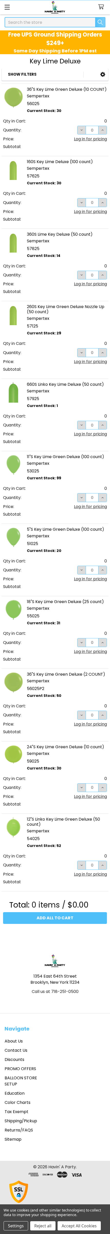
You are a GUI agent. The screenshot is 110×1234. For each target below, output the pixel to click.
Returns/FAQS (19, 1130)
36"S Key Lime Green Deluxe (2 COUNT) (66, 674)
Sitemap (13, 1139)
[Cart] (102, 7)
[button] (102, 75)
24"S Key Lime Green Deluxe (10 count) (65, 747)
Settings (16, 1226)
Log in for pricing (90, 139)
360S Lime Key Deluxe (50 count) (60, 234)
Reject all (42, 1226)
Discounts (14, 1059)
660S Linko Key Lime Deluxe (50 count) (65, 384)
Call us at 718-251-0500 (55, 991)
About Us (14, 1041)
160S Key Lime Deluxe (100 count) (60, 162)
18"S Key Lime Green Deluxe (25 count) (65, 602)
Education (15, 1093)
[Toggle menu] (7, 7)
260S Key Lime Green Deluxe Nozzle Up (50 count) (65, 309)
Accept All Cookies (79, 1226)
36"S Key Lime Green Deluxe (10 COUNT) (67, 89)
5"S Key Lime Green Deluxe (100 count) (65, 529)
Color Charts (17, 1102)
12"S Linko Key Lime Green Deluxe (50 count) (63, 821)
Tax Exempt (16, 1112)
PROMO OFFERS (20, 1069)
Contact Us (16, 1050)
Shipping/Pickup (21, 1121)
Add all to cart (55, 918)
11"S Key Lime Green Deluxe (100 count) (65, 457)
